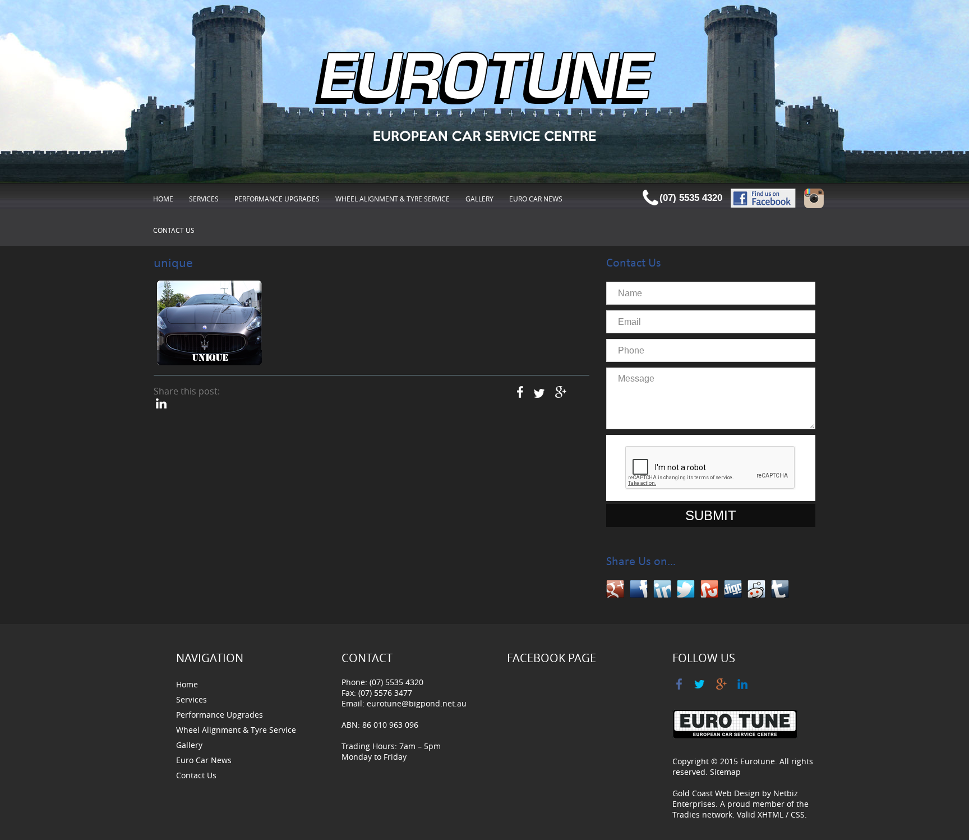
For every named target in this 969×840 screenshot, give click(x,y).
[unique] (210, 323)
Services (204, 198)
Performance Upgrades (277, 198)
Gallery (479, 198)
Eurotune (757, 761)
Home (163, 198)
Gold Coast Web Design (716, 793)
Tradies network (702, 814)
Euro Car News (535, 198)
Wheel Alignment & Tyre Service (392, 198)
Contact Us (174, 230)
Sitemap (725, 771)
